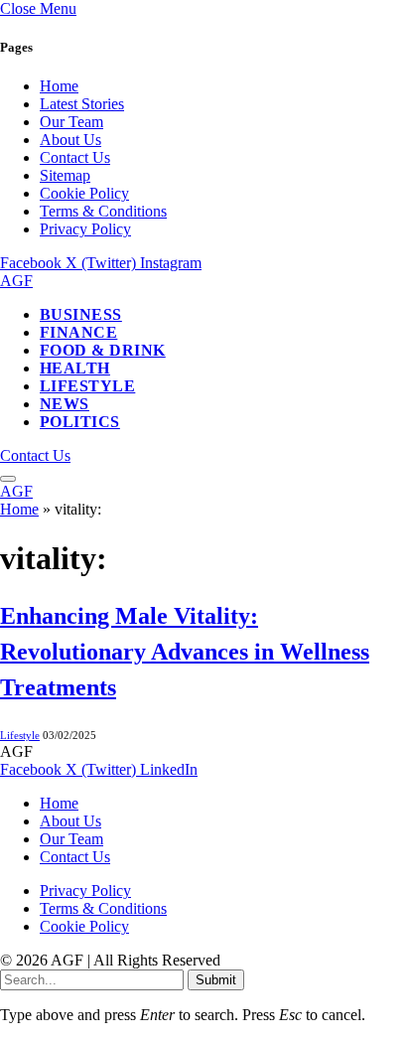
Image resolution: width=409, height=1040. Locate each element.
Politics (80, 421)
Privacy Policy (85, 229)
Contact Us (75, 157)
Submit (216, 979)
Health (75, 368)
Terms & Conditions (103, 211)
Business (81, 314)
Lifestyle (87, 385)
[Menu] (8, 479)
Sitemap (65, 175)
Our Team (71, 121)
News (64, 403)
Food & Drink (103, 350)
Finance (78, 332)
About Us (70, 139)
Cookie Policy (84, 193)
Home (59, 85)
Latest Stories (82, 103)
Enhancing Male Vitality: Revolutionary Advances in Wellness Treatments (184, 651)
